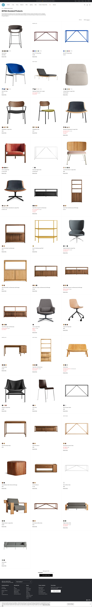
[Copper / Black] (7, 89)
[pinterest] (89, 600)
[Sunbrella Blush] (64, 167)
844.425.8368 (4, 588)
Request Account (41, 587)
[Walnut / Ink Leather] (65, 127)
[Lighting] (31, 4)
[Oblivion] (65, 324)
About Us (27, 587)
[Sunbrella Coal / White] (33, 89)
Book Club (27, 592)
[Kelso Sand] (64, 89)
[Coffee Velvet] (6, 51)
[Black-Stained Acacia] (4, 482)
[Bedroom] (21, 4)
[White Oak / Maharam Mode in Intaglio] (6, 127)
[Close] (90, 604)
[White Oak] (36, 205)
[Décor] (36, 4)
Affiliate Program (28, 596)
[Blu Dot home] (3, 4)
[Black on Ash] (4, 365)
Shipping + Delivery (4, 590)
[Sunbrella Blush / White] (36, 89)
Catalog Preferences (5, 594)
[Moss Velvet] (4, 51)
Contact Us (3, 587)
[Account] (87, 4)
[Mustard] (33, 246)
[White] (33, 167)
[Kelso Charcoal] (65, 89)
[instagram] (86, 600)
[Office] (27, 4)
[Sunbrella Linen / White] (38, 89)
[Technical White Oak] (35, 405)
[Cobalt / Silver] (2, 89)
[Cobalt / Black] (4, 89)
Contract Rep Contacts (42, 592)
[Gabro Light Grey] (65, 246)
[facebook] (88, 600)
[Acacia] (2, 482)
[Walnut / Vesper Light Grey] (67, 127)
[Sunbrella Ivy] (67, 167)
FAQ (2, 593)
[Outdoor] (8, 4)
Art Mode (15, 588)
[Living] (13, 4)
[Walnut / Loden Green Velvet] (7, 127)
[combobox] (87, 19)
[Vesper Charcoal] (65, 365)
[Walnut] (35, 205)
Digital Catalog (16, 591)
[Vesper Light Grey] (67, 365)
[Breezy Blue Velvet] (67, 89)
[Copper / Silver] (6, 89)
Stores (27, 591)
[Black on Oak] (33, 205)
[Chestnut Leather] (6, 405)
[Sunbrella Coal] (4, 560)
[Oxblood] (33, 51)
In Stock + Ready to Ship (43, 4)
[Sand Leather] (4, 405)
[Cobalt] (35, 51)
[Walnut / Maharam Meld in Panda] (2, 127)
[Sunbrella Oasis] (65, 167)
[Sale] (50, 4)
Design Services (16, 592)
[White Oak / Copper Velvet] (4, 127)
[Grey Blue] (38, 51)
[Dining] (17, 4)
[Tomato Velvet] (2, 167)
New (14, 587)
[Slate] (35, 167)
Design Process (28, 588)
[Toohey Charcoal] (2, 51)
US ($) (89, 1)
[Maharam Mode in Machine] (7, 51)
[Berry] (69, 51)
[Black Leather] (2, 405)
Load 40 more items (46, 575)
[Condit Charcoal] (33, 324)
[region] (46, 604)
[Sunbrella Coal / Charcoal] (35, 89)
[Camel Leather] (69, 89)
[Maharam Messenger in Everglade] (67, 246)
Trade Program (41, 588)
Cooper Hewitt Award (29, 595)
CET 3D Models (41, 591)
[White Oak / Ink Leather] (64, 127)
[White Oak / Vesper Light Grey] (69, 127)
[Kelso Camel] (7, 167)
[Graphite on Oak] (33, 405)
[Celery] (36, 51)
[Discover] (54, 4)
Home (3, 8)
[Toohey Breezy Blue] (2, 560)
